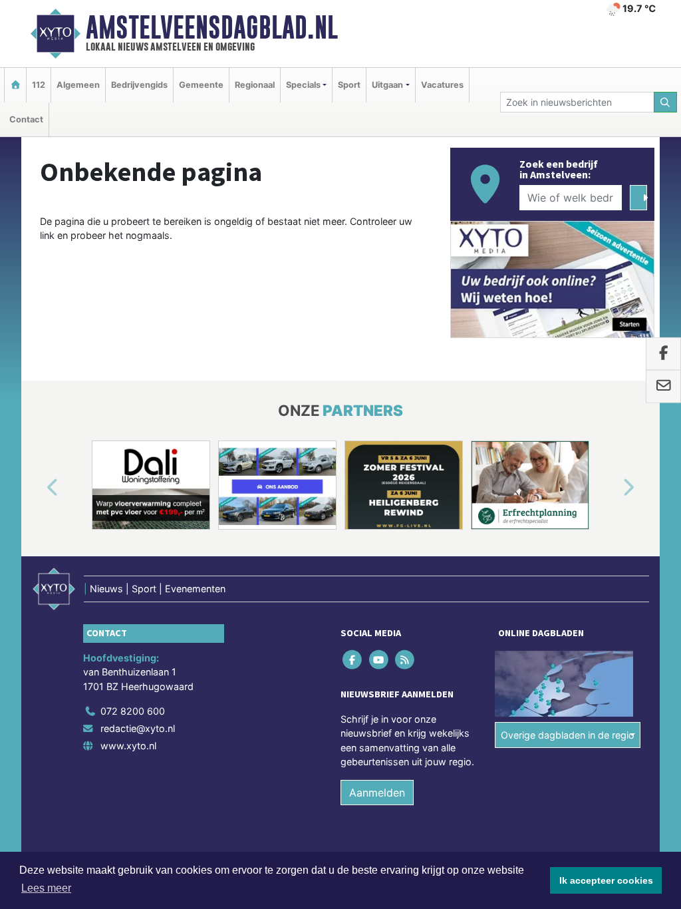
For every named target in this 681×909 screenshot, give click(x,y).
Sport (349, 85)
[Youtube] (379, 659)
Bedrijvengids (139, 85)
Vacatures (442, 85)
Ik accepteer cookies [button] (606, 880)
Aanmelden (377, 792)
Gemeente (201, 85)
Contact (26, 119)
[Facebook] (353, 659)
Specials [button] (303, 85)
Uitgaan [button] (387, 85)
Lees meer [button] (46, 888)
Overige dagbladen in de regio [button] (567, 735)
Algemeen (78, 85)
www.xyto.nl (128, 745)
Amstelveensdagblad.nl (212, 27)
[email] (663, 387)
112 (38, 85)
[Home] (15, 85)
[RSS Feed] (405, 659)
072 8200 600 (132, 711)
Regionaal (255, 85)
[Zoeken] (666, 102)
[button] (37, 487)
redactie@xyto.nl (137, 728)
